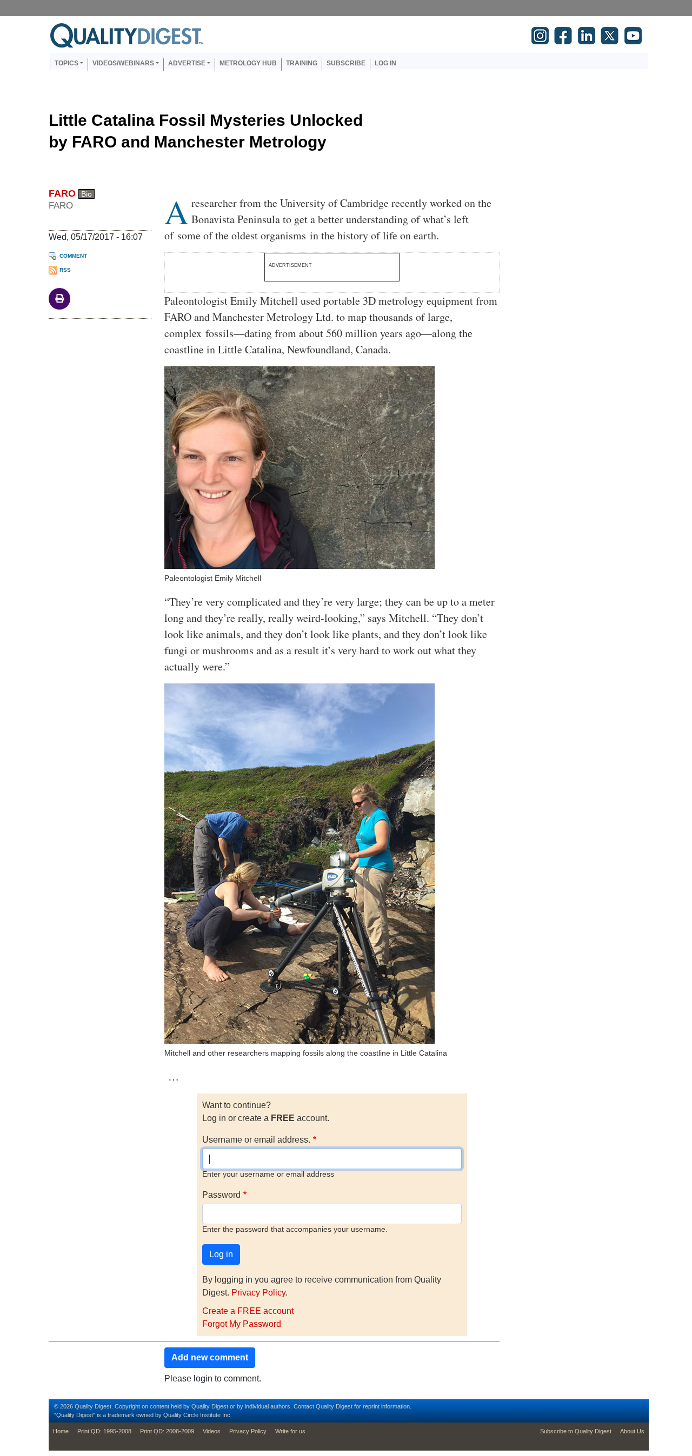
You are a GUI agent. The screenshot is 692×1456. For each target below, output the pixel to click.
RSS (65, 270)
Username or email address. (256, 1139)
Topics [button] (66, 63)
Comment (73, 256)
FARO (62, 193)
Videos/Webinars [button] (123, 63)
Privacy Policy (258, 1292)
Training (301, 63)
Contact (304, 1406)
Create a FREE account (248, 1311)
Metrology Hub (248, 63)
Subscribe (346, 63)
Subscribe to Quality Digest (575, 1431)
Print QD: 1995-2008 (104, 1431)
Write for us (290, 1431)
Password (221, 1194)
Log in (385, 63)
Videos (212, 1431)
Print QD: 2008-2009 (167, 1431)
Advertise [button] (186, 63)
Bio (86, 194)
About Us (632, 1431)
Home (61, 1431)
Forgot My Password (241, 1323)
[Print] (59, 298)
